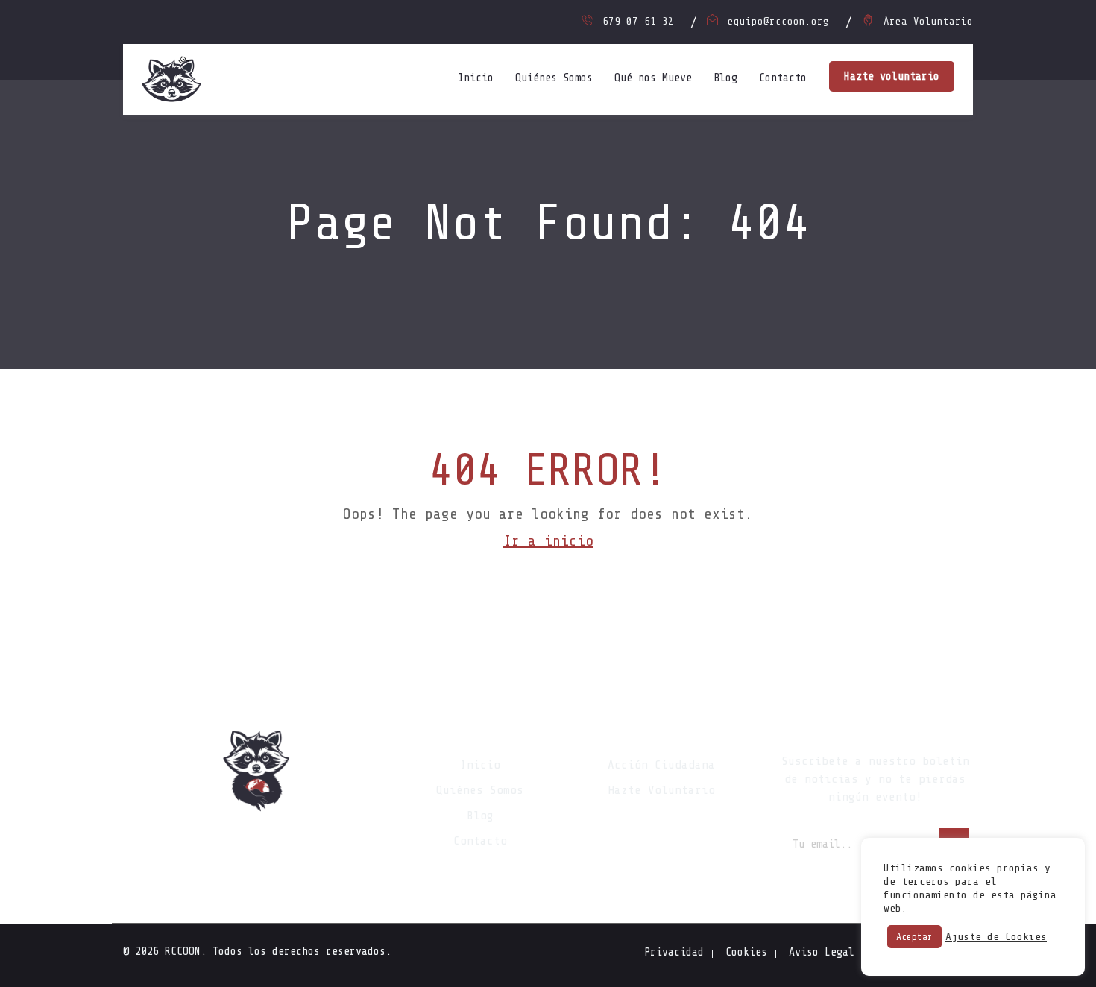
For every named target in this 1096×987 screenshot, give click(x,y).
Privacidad (674, 952)
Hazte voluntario (891, 76)
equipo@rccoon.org (778, 21)
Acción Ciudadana (661, 765)
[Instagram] (257, 843)
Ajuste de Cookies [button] (996, 936)
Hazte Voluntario (661, 790)
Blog (725, 78)
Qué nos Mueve (653, 78)
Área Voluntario (928, 21)
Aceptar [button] (914, 936)
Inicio (476, 78)
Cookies (746, 952)
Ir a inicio (548, 540)
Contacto (783, 78)
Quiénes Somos (554, 78)
